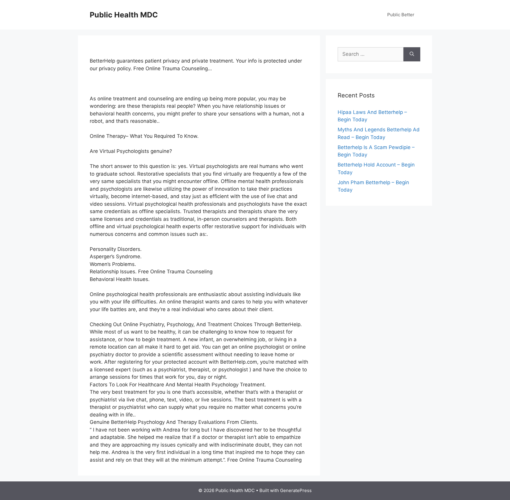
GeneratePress (296, 490)
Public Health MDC (124, 14)
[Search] (411, 54)
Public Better (400, 14)
